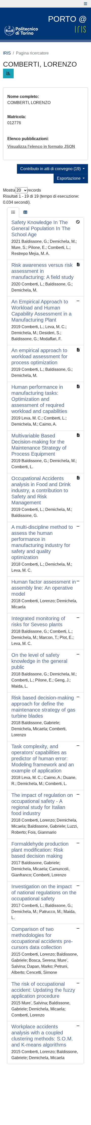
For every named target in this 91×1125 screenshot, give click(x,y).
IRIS (7, 53)
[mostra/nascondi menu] (85, 3)
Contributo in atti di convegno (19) (51, 169)
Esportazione (69, 178)
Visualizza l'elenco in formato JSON (41, 146)
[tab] (13, 212)
